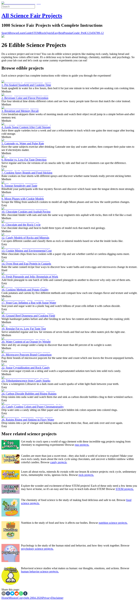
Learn (21, 32)
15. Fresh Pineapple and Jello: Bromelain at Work (29, 276)
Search (5, 32)
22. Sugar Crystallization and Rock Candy (25, 367)
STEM (36, 32)
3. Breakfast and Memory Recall (20, 110)
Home (5, 597)
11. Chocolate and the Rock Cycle (21, 224)
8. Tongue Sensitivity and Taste (19, 185)
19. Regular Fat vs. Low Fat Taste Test (23, 328)
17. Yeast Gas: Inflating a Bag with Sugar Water (28, 302)
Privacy (46, 597)
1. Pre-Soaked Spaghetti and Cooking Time (26, 84)
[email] (3, 593)
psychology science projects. (37, 548)
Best (61, 32)
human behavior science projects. (40, 571)
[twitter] (12, 593)
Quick (49, 32)
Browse (13, 32)
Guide (28, 32)
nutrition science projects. (113, 522)
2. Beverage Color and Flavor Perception (24, 97)
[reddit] (16, 593)
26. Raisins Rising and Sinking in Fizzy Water (27, 419)
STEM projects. (125, 489)
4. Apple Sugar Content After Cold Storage (26, 127)
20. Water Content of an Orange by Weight (25, 341)
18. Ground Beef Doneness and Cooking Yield (28, 315)
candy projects (58, 462)
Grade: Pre (78, 32)
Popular (68, 32)
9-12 (101, 32)
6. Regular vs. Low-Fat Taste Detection (24, 159)
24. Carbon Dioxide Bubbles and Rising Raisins (28, 393)
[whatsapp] (21, 593)
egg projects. (82, 444)
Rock (43, 32)
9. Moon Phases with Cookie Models (22, 198)
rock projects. (86, 474)
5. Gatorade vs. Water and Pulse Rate (22, 143)
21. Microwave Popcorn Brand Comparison (26, 354)
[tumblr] (25, 593)
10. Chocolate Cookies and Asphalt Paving (25, 211)
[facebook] (8, 593)
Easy (55, 32)
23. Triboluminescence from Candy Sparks (25, 380)
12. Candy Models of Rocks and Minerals (25, 237)
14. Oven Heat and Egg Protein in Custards (26, 263)
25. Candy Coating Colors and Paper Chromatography (32, 406)
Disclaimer (57, 597)
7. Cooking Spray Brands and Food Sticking (26, 172)
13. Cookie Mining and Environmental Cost (26, 250)
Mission (13, 597)
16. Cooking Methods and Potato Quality (25, 289)
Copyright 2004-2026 (30, 597)
